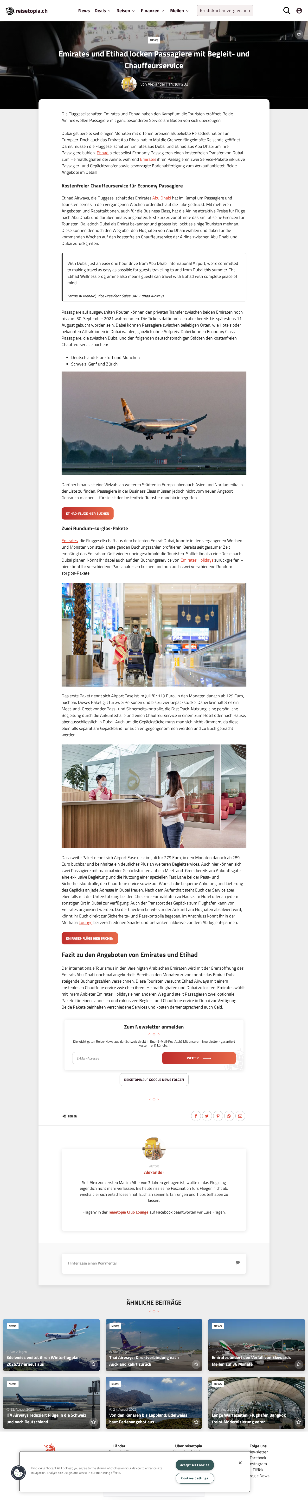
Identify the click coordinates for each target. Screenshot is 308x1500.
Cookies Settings (194, 1478)
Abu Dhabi (161, 198)
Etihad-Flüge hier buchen (87, 513)
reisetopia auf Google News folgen (154, 1079)
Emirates (148, 159)
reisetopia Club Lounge (128, 1212)
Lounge (85, 922)
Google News (258, 1476)
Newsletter (258, 1452)
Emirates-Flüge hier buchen (90, 938)
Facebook (258, 1458)
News (84, 10)
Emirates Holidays (196, 560)
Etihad (103, 152)
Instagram (258, 1464)
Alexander (156, 84)
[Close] (240, 1462)
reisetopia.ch (32, 10)
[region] (134, 1471)
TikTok (258, 1470)
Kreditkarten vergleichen (225, 10)
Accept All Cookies (195, 1465)
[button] (18, 1473)
